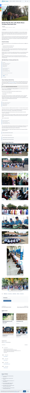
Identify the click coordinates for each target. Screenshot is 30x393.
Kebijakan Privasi (16, 391)
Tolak (27, 391)
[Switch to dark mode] (27, 1)
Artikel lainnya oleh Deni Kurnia (7, 300)
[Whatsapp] (0, 9)
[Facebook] (0, 5)
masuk (5, 342)
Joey (2, 347)
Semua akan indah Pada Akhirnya (12, 82)
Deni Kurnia (5, 297)
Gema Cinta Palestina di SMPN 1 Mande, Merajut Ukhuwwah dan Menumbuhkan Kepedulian (8, 383)
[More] (0, 10)
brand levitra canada (6, 367)
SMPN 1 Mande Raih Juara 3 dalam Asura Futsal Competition (8, 378)
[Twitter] (0, 6)
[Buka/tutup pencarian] (25, 1)
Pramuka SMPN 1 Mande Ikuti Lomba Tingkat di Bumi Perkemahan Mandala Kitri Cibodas (8, 388)
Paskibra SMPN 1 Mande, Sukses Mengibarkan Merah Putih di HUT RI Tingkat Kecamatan (8, 386)
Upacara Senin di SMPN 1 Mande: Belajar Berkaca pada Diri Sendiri (8, 376)
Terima (24, 391)
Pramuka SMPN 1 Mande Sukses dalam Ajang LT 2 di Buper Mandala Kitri (8, 381)
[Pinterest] (0, 7)
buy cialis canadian (5, 356)
